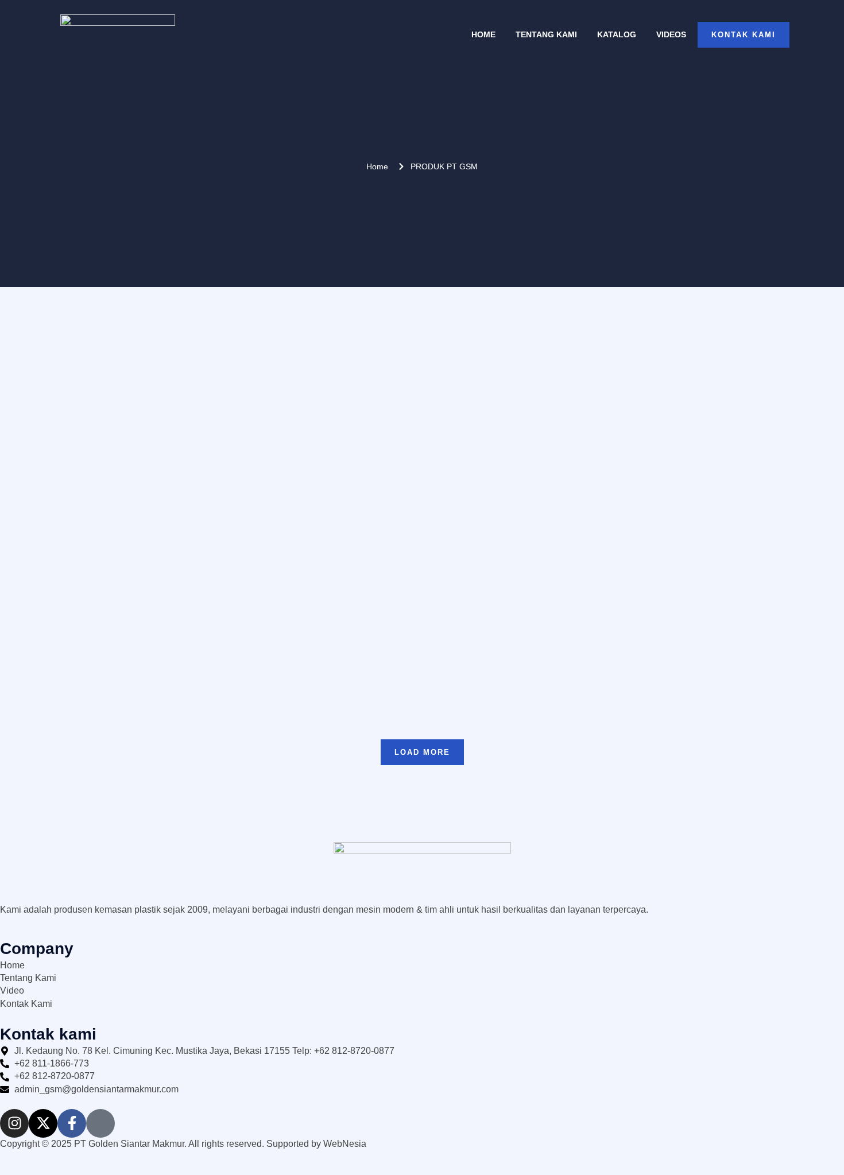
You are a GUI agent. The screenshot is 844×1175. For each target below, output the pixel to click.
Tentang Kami (546, 34)
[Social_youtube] (100, 1123)
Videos (671, 34)
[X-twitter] (43, 1123)
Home (483, 34)
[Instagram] (14, 1123)
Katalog (616, 34)
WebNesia (344, 1144)
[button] (422, 752)
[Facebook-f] (71, 1123)
